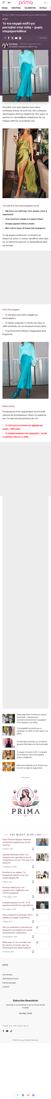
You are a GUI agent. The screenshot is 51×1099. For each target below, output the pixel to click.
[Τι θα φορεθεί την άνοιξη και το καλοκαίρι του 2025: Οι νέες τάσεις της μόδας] (8, 731)
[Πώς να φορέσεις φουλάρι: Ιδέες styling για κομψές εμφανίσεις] (42, 917)
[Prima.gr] (25, 2)
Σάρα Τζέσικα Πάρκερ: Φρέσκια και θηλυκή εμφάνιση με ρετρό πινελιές (16, 842)
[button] (4, 2)
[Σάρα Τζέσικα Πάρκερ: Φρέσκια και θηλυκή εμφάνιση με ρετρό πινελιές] (42, 842)
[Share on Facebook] (8, 38)
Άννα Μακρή (13, 44)
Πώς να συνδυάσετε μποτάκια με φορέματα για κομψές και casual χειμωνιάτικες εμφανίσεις (17, 930)
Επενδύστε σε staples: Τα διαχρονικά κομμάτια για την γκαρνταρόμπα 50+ (15, 875)
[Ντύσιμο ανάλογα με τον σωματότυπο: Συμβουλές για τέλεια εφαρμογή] (42, 890)
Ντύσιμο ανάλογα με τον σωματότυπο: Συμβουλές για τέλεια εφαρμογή (15, 890)
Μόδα (5, 19)
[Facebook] (3, 1031)
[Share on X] (12, 38)
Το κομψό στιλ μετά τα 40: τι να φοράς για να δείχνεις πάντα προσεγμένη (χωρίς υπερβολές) (32, 754)
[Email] (16, 38)
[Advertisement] (25, 277)
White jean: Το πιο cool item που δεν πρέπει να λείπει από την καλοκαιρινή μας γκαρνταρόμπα (16, 945)
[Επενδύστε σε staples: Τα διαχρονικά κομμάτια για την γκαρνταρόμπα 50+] (42, 875)
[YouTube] (7, 1031)
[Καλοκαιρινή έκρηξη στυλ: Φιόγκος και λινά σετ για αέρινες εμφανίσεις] (8, 766)
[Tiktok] (11, 1031)
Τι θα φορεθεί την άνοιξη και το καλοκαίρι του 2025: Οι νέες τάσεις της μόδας (32, 731)
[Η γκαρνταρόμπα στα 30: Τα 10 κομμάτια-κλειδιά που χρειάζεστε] (42, 905)
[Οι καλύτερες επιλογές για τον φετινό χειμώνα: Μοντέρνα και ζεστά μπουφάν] (8, 743)
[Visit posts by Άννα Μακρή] (5, 45)
